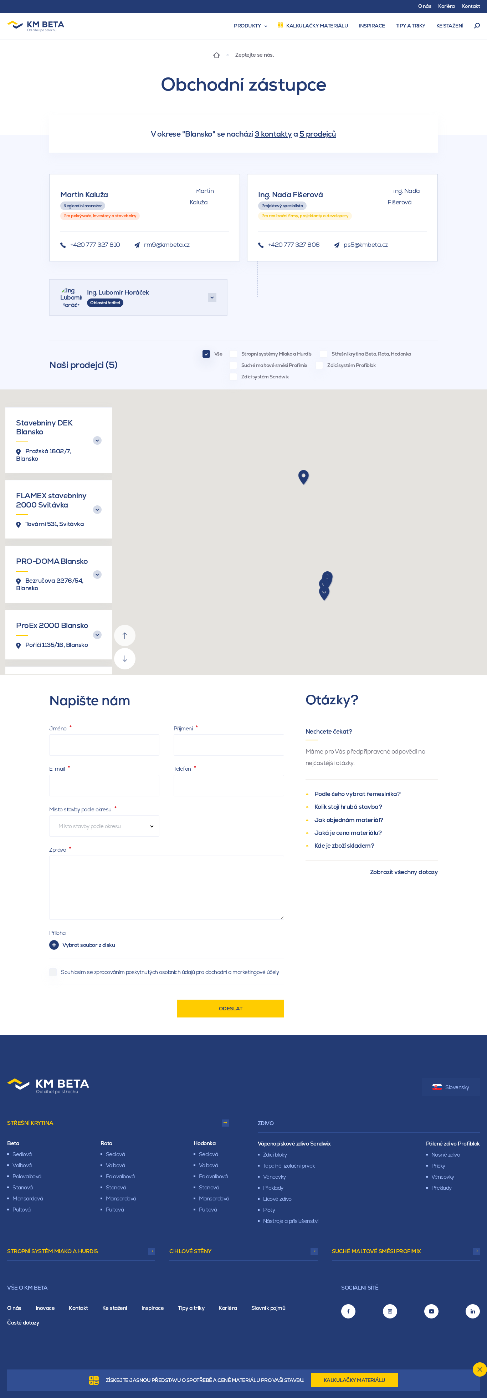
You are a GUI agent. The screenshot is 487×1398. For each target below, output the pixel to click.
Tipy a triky (191, 1308)
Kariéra (228, 1308)
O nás (14, 1308)
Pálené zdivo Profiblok (453, 1143)
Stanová (22, 1187)
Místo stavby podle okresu (81, 809)
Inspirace (153, 1308)
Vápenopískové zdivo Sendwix (294, 1143)
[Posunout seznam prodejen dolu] (124, 658)
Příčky (438, 1165)
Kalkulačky (354, 1380)
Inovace (45, 1308)
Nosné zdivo (445, 1154)
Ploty (269, 1209)
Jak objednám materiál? (348, 820)
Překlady (273, 1187)
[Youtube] (431, 1311)
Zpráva (58, 849)
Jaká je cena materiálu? (348, 833)
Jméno (58, 728)
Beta (13, 1143)
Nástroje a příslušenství (290, 1221)
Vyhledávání (477, 26)
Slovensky (457, 1087)
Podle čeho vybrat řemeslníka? (357, 794)
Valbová (22, 1165)
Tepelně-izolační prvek (289, 1165)
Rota (106, 1143)
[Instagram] (390, 1311)
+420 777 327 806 (294, 245)
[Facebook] (348, 1311)
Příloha (57, 933)
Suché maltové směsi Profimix (376, 1251)
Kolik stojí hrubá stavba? (348, 807)
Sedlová (22, 1154)
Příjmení (184, 728)
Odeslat (230, 1008)
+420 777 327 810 (95, 245)
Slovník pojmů (268, 1308)
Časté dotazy (23, 1322)
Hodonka (205, 1143)
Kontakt (78, 1308)
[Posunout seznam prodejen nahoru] (124, 635)
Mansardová (27, 1198)
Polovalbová (26, 1176)
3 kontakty (273, 134)
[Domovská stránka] (216, 54)
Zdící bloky (275, 1154)
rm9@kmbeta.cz (167, 245)
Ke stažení (114, 1308)
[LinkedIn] (473, 1311)
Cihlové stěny (190, 1251)
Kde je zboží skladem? (344, 845)
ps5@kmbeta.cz (366, 245)
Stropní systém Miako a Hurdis (52, 1251)
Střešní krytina (30, 1122)
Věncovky (274, 1176)
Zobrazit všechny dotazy (404, 872)
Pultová (21, 1209)
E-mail (57, 768)
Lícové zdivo (277, 1198)
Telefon (183, 768)
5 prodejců (317, 134)
